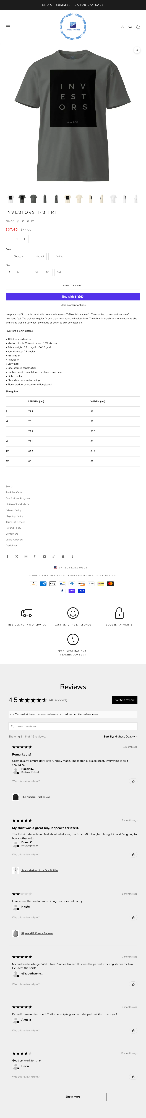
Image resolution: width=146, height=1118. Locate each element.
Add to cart (73, 285)
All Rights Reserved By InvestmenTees (90, 575)
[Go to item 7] (79, 199)
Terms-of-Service (15, 522)
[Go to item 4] (45, 199)
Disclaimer (11, 545)
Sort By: (109, 737)
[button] (70, 700)
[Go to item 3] (33, 199)
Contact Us (12, 533)
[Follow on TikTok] (54, 556)
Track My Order (14, 492)
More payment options (73, 305)
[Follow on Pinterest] (35, 556)
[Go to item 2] (22, 199)
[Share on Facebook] (17, 221)
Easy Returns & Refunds (73, 624)
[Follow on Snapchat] (63, 556)
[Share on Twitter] (22, 221)
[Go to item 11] (125, 199)
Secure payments (119, 624)
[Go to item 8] (90, 199)
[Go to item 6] (68, 199)
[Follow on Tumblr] (72, 556)
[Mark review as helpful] (133, 781)
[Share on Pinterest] (27, 221)
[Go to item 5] (56, 199)
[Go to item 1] (11, 199)
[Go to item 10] (113, 199)
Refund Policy (13, 528)
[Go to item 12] (136, 199)
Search (9, 486)
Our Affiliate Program (18, 498)
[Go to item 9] (102, 199)
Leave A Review (14, 539)
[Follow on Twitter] (17, 556)
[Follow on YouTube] (44, 556)
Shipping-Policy (14, 516)
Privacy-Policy (13, 510)
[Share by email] (32, 221)
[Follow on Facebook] (7, 556)
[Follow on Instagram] (26, 556)
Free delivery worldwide (27, 624)
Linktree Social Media (17, 504)
